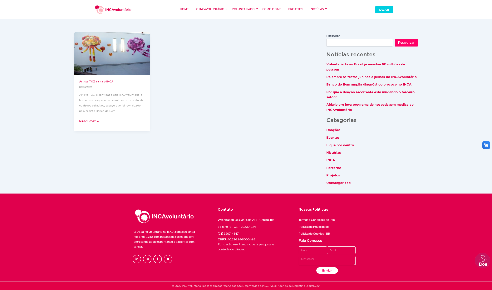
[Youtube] (168, 259)
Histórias (333, 152)
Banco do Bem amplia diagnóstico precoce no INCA (368, 84)
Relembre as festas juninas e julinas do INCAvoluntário (371, 77)
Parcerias (334, 168)
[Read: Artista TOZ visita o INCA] (112, 53)
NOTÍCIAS (317, 9)
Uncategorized (338, 182)
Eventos (333, 137)
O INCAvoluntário (210, 9)
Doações (333, 130)
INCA (330, 160)
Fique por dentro (340, 145)
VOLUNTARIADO (243, 9)
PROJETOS (295, 9)
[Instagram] (147, 259)
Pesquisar (333, 35)
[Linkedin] (137, 259)
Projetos (333, 175)
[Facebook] (157, 259)
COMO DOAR (271, 9)
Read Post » (89, 120)
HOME (184, 9)
